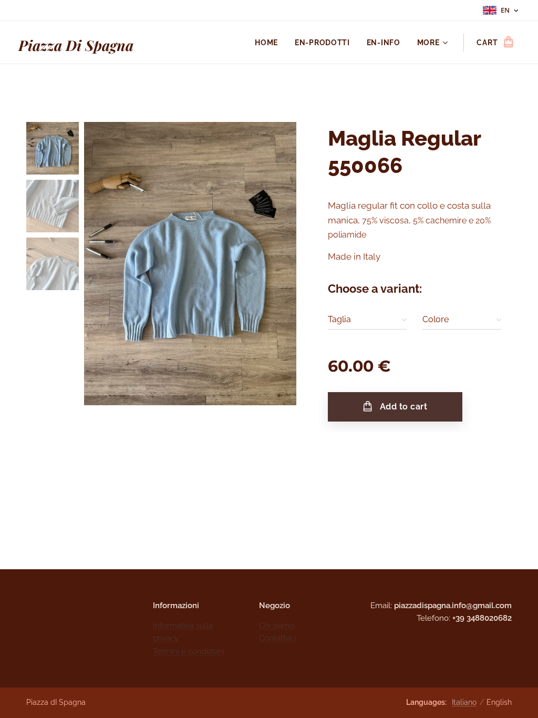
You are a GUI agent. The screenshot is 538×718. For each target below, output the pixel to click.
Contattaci (277, 638)
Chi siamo (276, 625)
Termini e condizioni (188, 651)
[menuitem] (269, 42)
